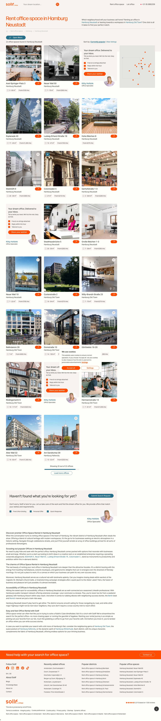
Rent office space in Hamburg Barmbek (95, 668)
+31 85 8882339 (148, 4)
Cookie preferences (38, 710)
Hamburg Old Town (134, 22)
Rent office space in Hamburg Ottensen (95, 682)
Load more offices (61, 473)
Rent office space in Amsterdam (30, 714)
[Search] (57, 4)
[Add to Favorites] (38, 48)
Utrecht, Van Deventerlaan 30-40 (55, 685)
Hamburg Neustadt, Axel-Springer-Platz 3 (134, 672)
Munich (12, 598)
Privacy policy (61, 710)
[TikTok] (28, 668)
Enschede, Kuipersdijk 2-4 (53, 675)
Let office (130, 4)
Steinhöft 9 (29, 557)
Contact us (147, 655)
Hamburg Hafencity (28, 629)
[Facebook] (8, 668)
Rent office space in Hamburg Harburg (95, 675)
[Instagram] (13, 668)
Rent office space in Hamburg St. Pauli (95, 689)
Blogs (8, 681)
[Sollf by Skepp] (12, 4)
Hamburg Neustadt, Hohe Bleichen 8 (132, 685)
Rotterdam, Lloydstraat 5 (52, 682)
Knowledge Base (12, 685)
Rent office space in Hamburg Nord (94, 678)
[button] (135, 65)
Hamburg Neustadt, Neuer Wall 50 (131, 675)
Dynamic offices (79, 710)
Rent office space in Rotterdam (115, 714)
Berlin (110, 596)
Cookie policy (51, 710)
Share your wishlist (95, 74)
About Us (9, 688)
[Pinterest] (23, 668)
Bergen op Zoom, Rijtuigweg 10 (54, 678)
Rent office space (117, 4)
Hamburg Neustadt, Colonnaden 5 (131, 692)
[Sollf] (7, 31)
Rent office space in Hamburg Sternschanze (97, 692)
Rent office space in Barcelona (53, 714)
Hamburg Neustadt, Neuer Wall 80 (131, 668)
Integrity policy (25, 710)
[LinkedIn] (18, 668)
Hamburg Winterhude (64, 629)
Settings (85, 362)
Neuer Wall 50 (40, 557)
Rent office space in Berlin (74, 714)
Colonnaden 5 (74, 557)
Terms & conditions (12, 710)
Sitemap (70, 710)
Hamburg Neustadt (89, 22)
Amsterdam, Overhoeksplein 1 (54, 668)
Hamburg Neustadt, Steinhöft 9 (130, 689)
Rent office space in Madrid (93, 714)
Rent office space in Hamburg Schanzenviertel (98, 685)
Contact (9, 692)
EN (7, 674)
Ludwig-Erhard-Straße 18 (57, 557)
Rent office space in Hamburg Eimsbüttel (96, 672)
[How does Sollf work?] (156, 709)
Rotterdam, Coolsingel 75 (52, 689)
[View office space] (38, 83)
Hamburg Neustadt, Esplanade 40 (131, 678)
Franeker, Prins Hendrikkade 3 (54, 692)
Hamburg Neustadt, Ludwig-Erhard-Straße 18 (135, 682)
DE (10, 674)
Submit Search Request (100, 496)
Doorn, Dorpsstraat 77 (51, 672)
